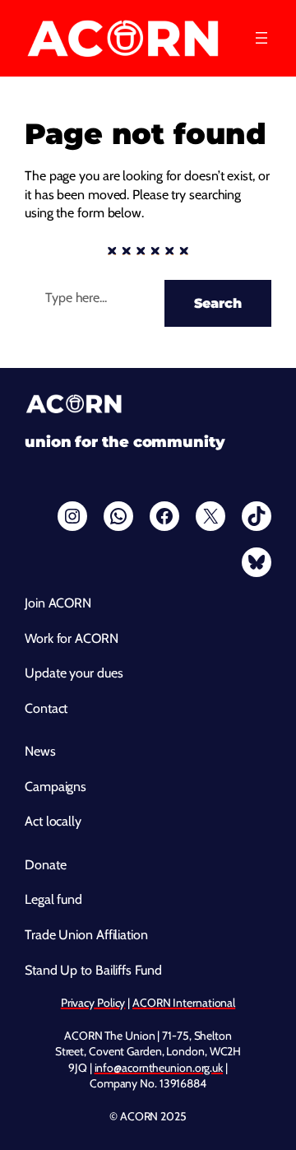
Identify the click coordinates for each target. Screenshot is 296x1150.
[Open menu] (261, 38)
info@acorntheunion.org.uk (159, 1067)
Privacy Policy (93, 1002)
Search (218, 303)
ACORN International (183, 1002)
